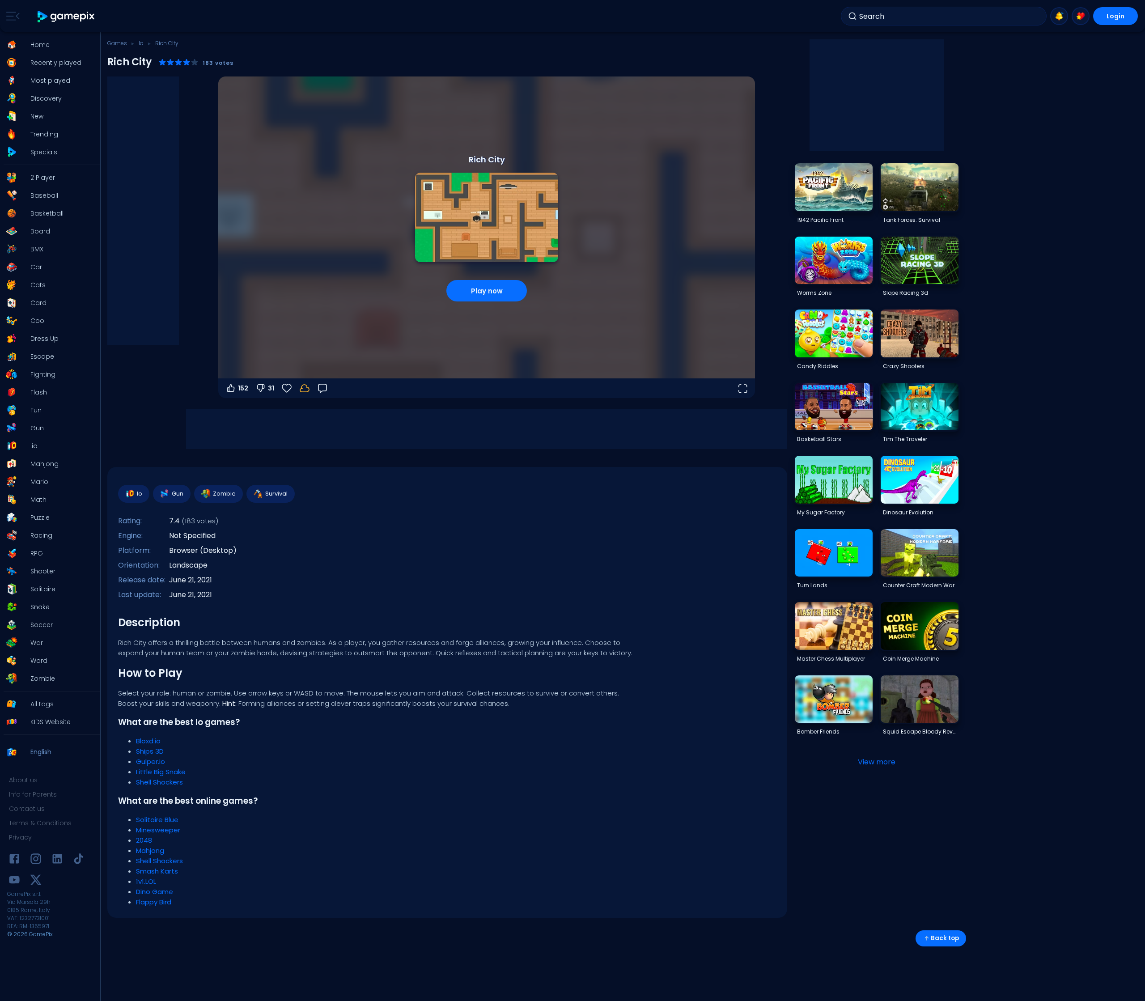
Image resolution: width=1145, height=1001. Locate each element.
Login (1115, 16)
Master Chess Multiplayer (831, 658)
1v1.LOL (146, 881)
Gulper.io (150, 761)
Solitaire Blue (157, 819)
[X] (36, 881)
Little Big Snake (161, 771)
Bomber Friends (818, 731)
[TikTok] (79, 860)
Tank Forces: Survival (911, 220)
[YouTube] (14, 881)
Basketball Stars (819, 439)
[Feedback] (322, 388)
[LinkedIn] (57, 860)
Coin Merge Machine (911, 658)
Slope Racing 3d (905, 293)
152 (243, 388)
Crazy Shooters (903, 366)
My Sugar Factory (821, 512)
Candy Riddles (817, 366)
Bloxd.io (148, 741)
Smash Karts (157, 871)
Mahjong (150, 850)
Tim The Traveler (905, 439)
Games (117, 43)
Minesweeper (158, 830)
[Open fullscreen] (742, 388)
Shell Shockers (159, 782)
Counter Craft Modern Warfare (920, 585)
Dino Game (154, 891)
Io (141, 43)
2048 (144, 840)
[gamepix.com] (66, 16)
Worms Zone (814, 293)
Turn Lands (812, 585)
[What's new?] (1059, 16)
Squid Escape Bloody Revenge (920, 731)
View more (876, 762)
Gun (177, 493)
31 (271, 388)
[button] (47, 45)
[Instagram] (36, 860)
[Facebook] (14, 860)
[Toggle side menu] (11, 16)
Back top (945, 938)
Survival (276, 493)
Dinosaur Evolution (908, 512)
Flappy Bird (153, 902)
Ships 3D (150, 751)
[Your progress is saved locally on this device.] (304, 388)
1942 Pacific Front (820, 220)
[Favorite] (1081, 16)
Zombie (224, 493)
